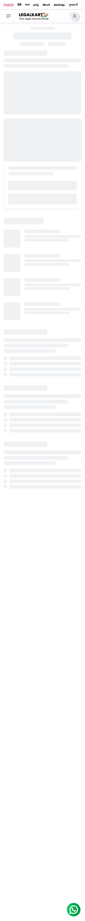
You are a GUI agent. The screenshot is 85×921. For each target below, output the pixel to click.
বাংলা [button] (27, 5)
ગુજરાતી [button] (73, 5)
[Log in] (74, 16)
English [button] (9, 5)
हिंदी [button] (19, 5)
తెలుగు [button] (46, 5)
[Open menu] (9, 16)
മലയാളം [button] (59, 5)
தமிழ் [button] (36, 5)
